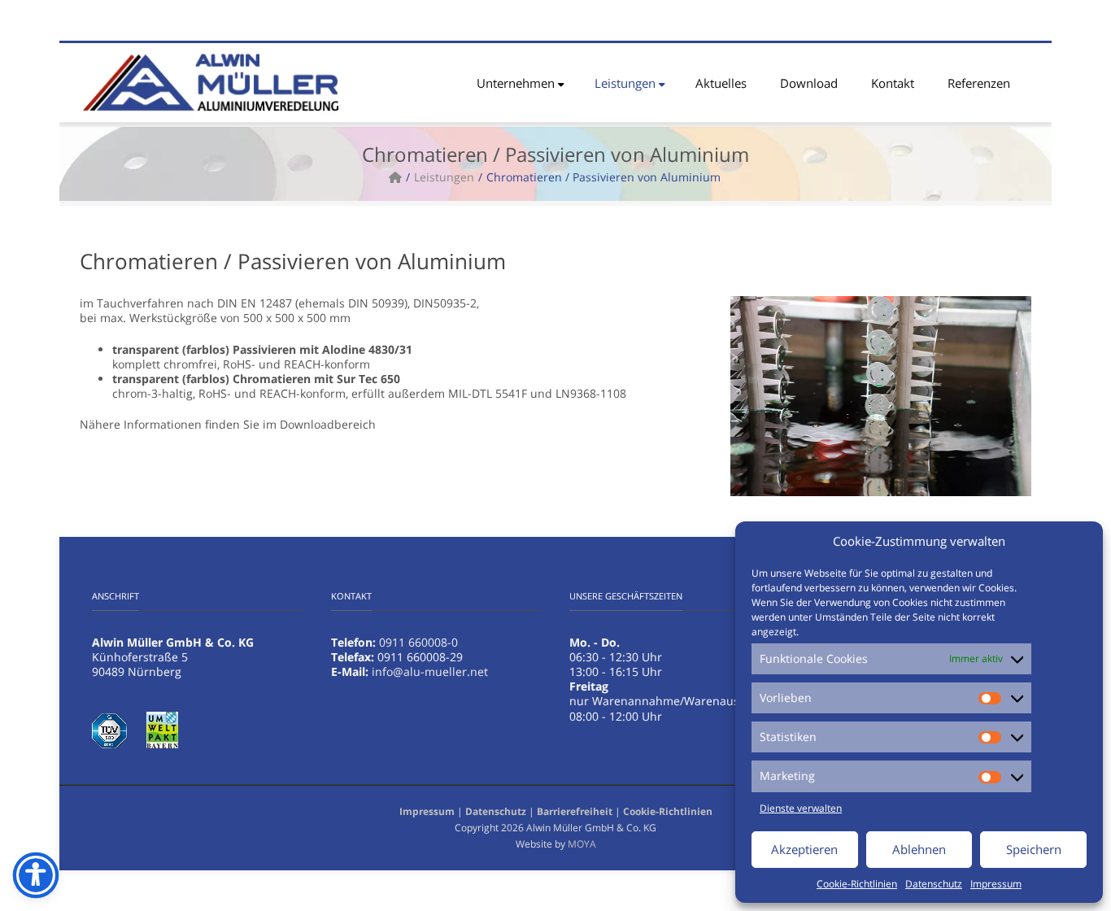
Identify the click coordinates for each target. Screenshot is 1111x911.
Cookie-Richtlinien (857, 884)
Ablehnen (919, 849)
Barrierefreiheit (574, 811)
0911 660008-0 (418, 642)
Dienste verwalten (801, 808)
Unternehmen (516, 83)
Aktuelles (721, 83)
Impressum (996, 884)
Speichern (1033, 849)
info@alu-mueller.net (430, 671)
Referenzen (979, 83)
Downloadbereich (328, 424)
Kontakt (892, 83)
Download (809, 83)
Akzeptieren (804, 849)
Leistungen (625, 83)
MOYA (582, 844)
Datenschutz (933, 884)
